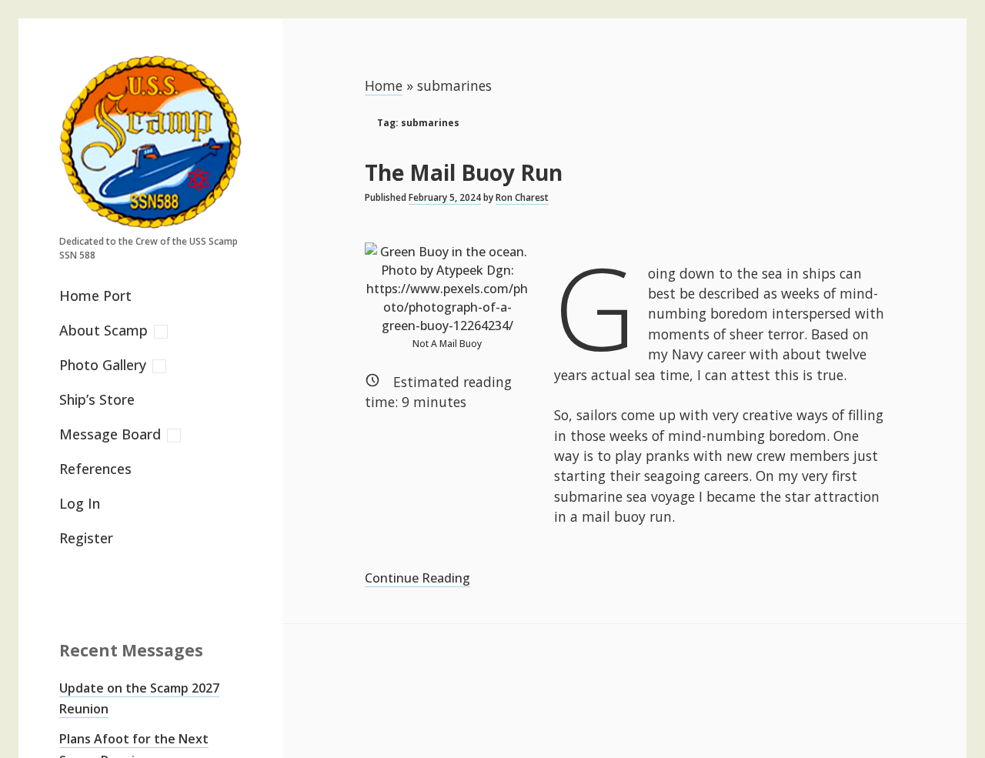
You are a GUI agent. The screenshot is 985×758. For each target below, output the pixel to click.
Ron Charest (522, 197)
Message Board (110, 434)
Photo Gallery (102, 365)
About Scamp (103, 330)
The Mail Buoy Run (464, 172)
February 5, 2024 (445, 197)
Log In (79, 503)
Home (383, 85)
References (95, 468)
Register (86, 538)
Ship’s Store (97, 399)
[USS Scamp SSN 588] (150, 220)
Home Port (95, 295)
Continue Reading (417, 578)
